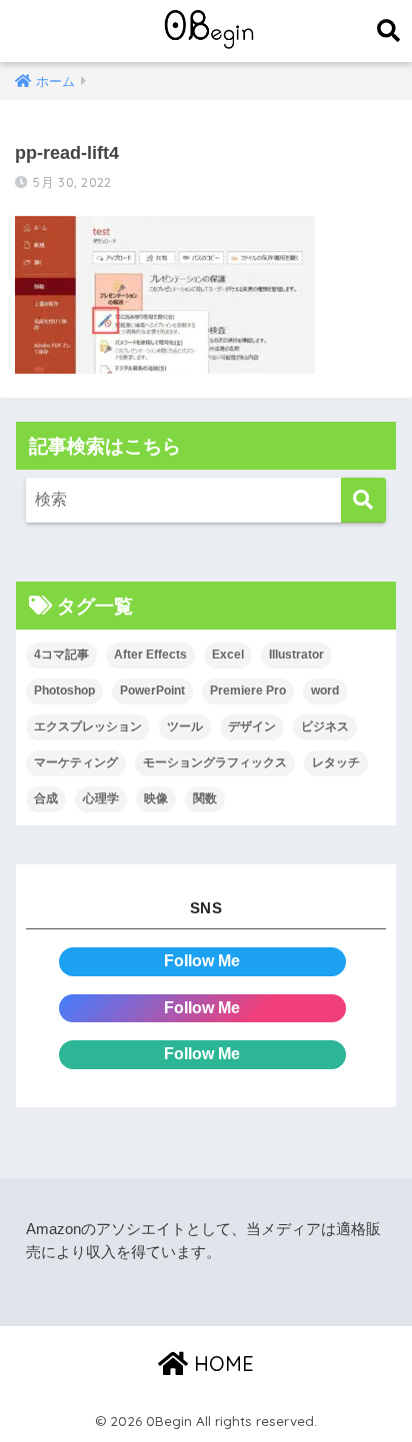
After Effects (150, 655)
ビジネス (325, 726)
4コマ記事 (61, 655)
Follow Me (202, 960)
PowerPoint (152, 691)
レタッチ (336, 762)
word (325, 691)
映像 (156, 798)
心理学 (101, 798)
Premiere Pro (248, 691)
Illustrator (296, 655)
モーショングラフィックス (215, 762)
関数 (205, 798)
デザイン (252, 726)
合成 (46, 798)
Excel (228, 655)
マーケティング (76, 762)
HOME (221, 1363)
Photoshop (64, 691)
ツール (185, 726)
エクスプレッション (88, 726)
